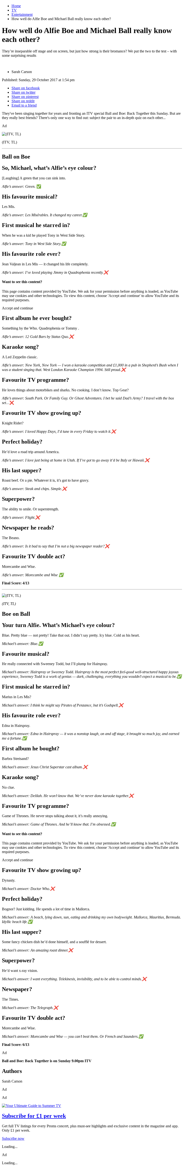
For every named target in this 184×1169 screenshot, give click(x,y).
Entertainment (22, 14)
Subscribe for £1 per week (34, 1116)
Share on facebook (26, 88)
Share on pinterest (25, 97)
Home (16, 6)
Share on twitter (23, 92)
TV (14, 10)
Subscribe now (13, 1138)
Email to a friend (24, 105)
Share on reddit (23, 101)
